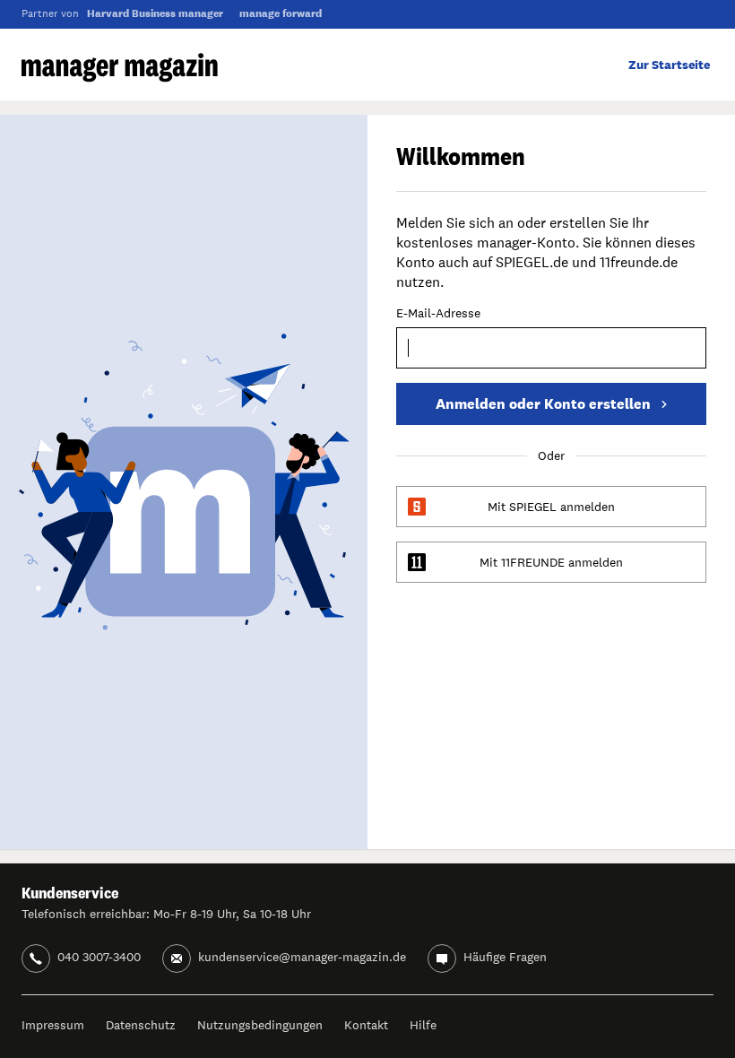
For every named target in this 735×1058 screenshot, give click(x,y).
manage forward (280, 13)
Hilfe (423, 1025)
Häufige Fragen (505, 957)
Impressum (53, 1025)
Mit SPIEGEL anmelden (551, 507)
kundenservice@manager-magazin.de (302, 957)
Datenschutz (141, 1025)
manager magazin (120, 67)
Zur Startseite (669, 64)
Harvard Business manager (155, 13)
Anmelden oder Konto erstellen (543, 404)
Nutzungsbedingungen (260, 1025)
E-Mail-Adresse (438, 314)
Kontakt (366, 1025)
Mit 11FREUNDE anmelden (551, 562)
